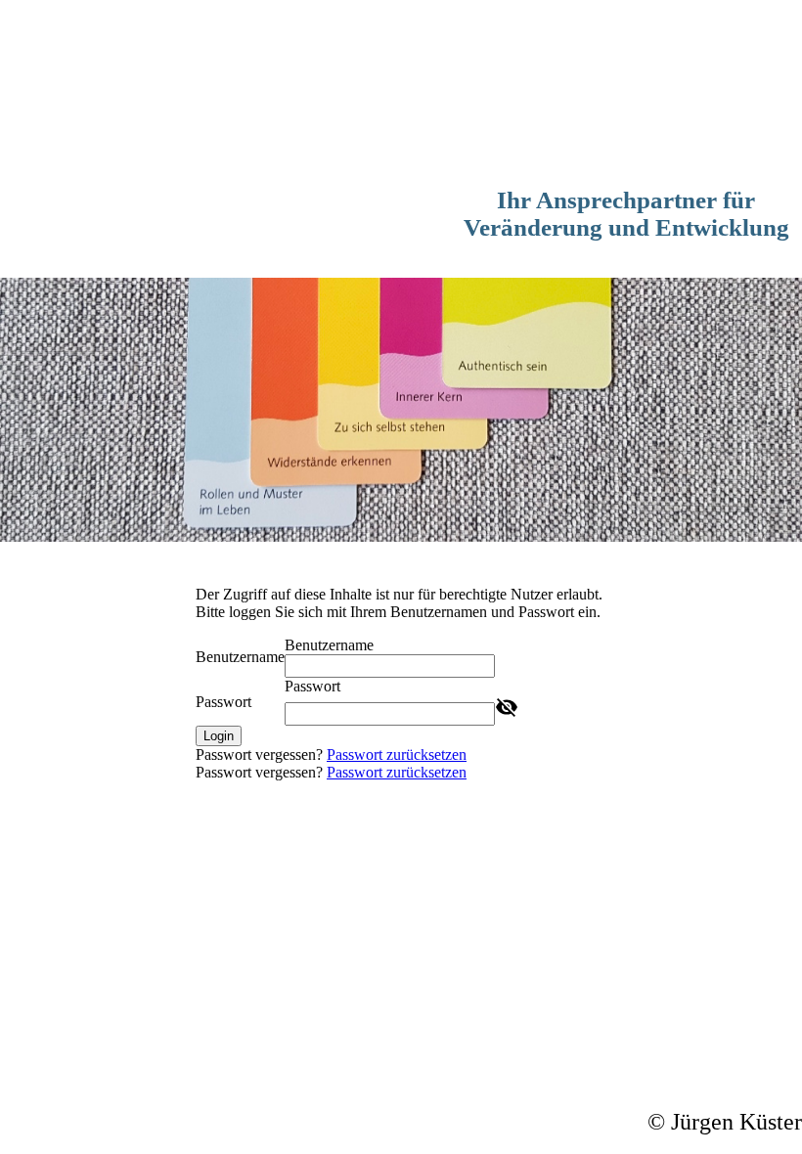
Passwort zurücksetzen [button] (397, 754)
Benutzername (240, 656)
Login (218, 736)
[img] (401, 98)
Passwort (223, 701)
